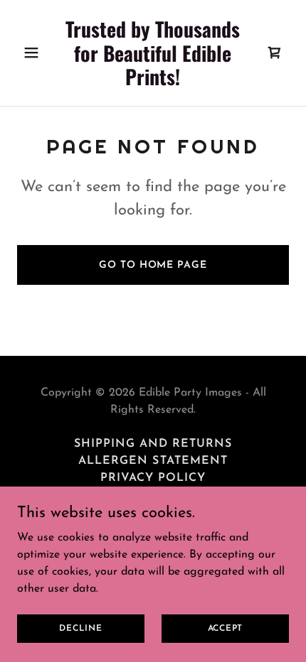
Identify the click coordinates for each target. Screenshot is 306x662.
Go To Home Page (152, 265)
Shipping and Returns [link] (153, 444)
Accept (225, 628)
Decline (80, 628)
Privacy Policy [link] (153, 478)
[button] (37, 52)
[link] (152, 82)
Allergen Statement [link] (152, 461)
